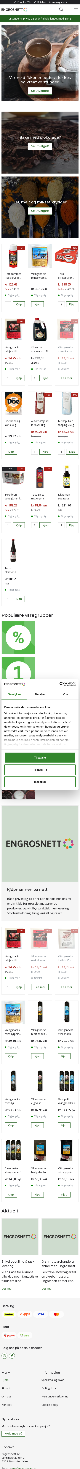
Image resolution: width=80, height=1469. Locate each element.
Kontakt (6, 1377)
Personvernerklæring (54, 1369)
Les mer (50, 581)
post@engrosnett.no (23, 1441)
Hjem (5, 1352)
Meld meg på (13, 1406)
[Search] (61, 9)
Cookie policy (49, 1377)
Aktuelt (5, 1360)
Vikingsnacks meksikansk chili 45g (54, 556)
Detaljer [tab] (40, 694)
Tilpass (38, 769)
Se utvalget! (40, 91)
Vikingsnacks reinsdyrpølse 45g (52, 286)
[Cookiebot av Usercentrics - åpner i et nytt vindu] (59, 684)
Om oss (6, 1369)
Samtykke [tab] (14, 694)
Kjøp (48, 315)
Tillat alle (40, 757)
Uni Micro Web (40, 1462)
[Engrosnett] (14, 10)
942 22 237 (20, 1444)
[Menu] (76, 9)
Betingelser (48, 1360)
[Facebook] (12, 1328)
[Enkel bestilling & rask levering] (20, 630)
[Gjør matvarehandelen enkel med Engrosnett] (60, 630)
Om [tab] (65, 694)
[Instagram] (4, 1328)
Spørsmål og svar (52, 1352)
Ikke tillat (40, 781)
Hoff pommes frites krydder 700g (16, 286)
